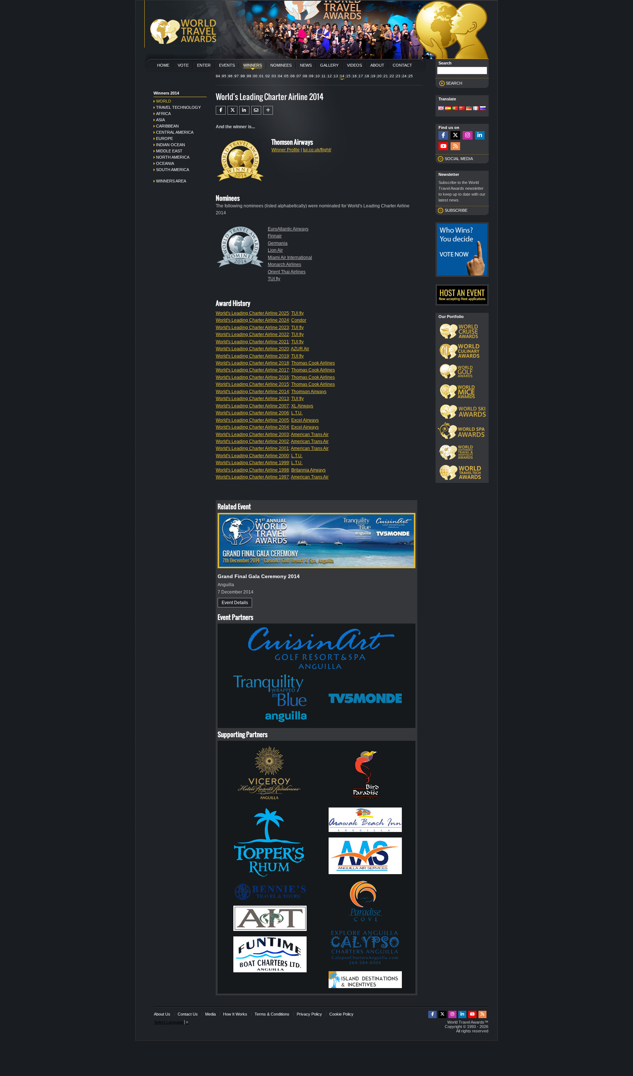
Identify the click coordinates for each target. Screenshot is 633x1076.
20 (379, 76)
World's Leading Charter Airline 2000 (252, 455)
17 (361, 76)
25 (410, 76)
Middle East (169, 151)
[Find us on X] (455, 135)
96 (230, 76)
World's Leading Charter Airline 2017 (252, 370)
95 (224, 76)
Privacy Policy (309, 1014)
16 (354, 76)
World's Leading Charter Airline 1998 (252, 470)
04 (280, 76)
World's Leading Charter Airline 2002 (252, 441)
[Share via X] (232, 110)
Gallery (329, 65)
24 (404, 76)
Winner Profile (285, 149)
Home (163, 65)
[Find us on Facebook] (443, 135)
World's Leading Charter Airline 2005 (252, 420)
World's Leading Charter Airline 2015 (252, 384)
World (163, 101)
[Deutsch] (469, 108)
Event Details (235, 602)
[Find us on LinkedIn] (480, 135)
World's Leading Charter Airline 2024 (252, 320)
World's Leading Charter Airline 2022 (252, 334)
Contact (402, 65)
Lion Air (275, 250)
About (377, 65)
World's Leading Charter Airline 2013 (252, 398)
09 (311, 76)
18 (367, 76)
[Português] (455, 108)
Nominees (281, 65)
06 (292, 76)
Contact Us (188, 1014)
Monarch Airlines (284, 264)
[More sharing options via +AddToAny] (268, 110)
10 (317, 76)
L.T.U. (297, 412)
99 (249, 76)
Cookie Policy (341, 1014)
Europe (164, 138)
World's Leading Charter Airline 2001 (252, 448)
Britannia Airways (308, 470)
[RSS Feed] (455, 146)
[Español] (448, 108)
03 (274, 76)
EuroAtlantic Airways (288, 229)
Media (210, 1014)
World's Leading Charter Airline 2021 (252, 341)
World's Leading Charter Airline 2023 (252, 327)
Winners (252, 65)
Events (227, 65)
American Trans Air (310, 434)
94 (218, 76)
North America (172, 157)
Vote (183, 65)
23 (398, 76)
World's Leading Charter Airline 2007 (252, 405)
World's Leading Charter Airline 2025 (252, 313)
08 (305, 76)
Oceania (165, 163)
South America (172, 169)
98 (243, 76)
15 (348, 76)
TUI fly (274, 278)
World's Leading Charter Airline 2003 (252, 434)
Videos (354, 65)
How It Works (235, 1014)
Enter (204, 65)
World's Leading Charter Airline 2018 (252, 363)
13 (336, 76)
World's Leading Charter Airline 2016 (252, 377)
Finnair (275, 236)
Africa (163, 113)
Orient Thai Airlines (287, 271)
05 (286, 76)
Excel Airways (305, 420)
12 (329, 76)
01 (261, 76)
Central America (174, 132)
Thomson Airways (308, 391)
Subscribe (456, 210)
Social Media (459, 158)
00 (255, 76)
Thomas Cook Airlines (313, 363)
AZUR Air (300, 348)
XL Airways (302, 405)
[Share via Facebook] (220, 110)
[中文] (462, 108)
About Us (162, 1014)
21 (386, 76)
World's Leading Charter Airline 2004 (252, 427)
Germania (278, 243)
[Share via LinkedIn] (244, 110)
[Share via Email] (256, 110)
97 (236, 76)
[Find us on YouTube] (443, 146)
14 (342, 76)
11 (324, 76)
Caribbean (167, 126)
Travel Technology (178, 107)
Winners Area (171, 181)
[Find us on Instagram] (467, 135)
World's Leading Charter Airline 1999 (252, 462)
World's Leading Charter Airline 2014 (252, 391)
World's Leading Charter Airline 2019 (252, 356)
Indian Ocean (170, 145)
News (306, 65)
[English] (441, 108)
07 (299, 76)
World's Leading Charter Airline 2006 (252, 412)
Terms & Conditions (272, 1014)
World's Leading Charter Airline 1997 (252, 477)
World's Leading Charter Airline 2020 (252, 348)
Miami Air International (290, 257)
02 (268, 76)
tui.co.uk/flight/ (317, 149)
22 (392, 76)
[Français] (476, 108)
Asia (160, 120)
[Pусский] (483, 108)
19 (373, 76)
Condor (298, 320)
